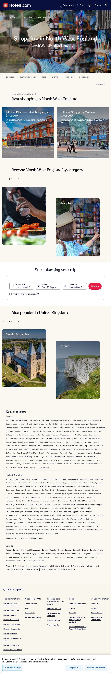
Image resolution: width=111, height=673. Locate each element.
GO (7, 17)
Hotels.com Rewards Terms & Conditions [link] (77, 627)
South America (67, 569)
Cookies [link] (72, 613)
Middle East (32, 569)
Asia (17, 566)
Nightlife (69, 77)
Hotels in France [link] (10, 633)
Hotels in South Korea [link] (12, 650)
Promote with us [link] (54, 620)
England (31, 17)
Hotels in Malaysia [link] (11, 610)
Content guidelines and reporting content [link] (77, 619)
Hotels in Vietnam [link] (11, 645)
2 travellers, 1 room (78, 287)
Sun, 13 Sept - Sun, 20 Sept (51, 287)
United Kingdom (18, 17)
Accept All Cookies (96, 667)
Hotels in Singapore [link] (11, 624)
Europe (9, 545)
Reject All (74, 667)
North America (48, 569)
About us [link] (95, 603)
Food (44, 77)
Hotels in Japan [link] (9, 615)
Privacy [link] (72, 608)
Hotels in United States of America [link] (11, 604)
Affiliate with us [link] (54, 609)
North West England (45, 17)
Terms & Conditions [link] (77, 603)
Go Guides (10, 77)
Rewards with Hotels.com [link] (96, 618)
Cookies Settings (12, 667)
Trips (81, 5)
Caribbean (78, 566)
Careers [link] (94, 608)
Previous (4, 178)
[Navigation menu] (106, 5)
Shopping (56, 77)
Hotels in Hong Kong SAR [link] (12, 639)
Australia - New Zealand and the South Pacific (46, 566)
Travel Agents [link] (53, 625)
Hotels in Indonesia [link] (11, 629)
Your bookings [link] (31, 603)
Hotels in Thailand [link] (11, 620)
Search (95, 286)
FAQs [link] (27, 608)
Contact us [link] (30, 613)
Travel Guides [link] (96, 613)
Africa (9, 566)
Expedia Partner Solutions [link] (53, 614)
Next (16, 178)
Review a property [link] (33, 617)
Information (84, 77)
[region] (55, 664)
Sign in (98, 5)
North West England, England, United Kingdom (25, 287)
